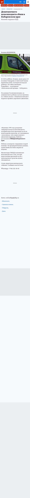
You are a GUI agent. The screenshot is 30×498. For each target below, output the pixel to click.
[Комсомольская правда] (9, 2)
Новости (10, 5)
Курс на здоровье (18, 5)
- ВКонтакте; (5, 201)
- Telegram (4, 208)
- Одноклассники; (7, 204)
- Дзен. (3, 211)
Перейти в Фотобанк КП (18, 76)
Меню (2, 2)
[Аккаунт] (28, 2)
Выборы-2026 (4, 5)
